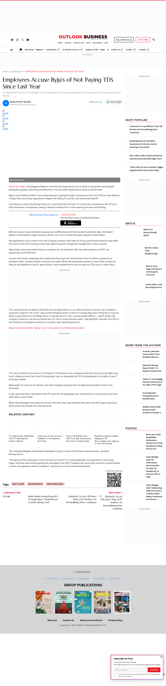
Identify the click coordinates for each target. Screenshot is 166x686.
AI (108, 50)
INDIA (60, 42)
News (102, 50)
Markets (40, 50)
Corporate (51, 50)
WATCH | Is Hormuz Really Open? (154, 231)
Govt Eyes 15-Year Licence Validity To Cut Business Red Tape (49, 429)
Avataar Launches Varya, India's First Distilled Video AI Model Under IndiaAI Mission (152, 353)
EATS (88, 42)
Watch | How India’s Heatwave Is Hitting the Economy (154, 272)
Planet (129, 50)
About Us (52, 649)
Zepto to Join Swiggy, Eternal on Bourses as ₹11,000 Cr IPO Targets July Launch (153, 410)
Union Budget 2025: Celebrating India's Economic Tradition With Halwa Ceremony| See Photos (154, 521)
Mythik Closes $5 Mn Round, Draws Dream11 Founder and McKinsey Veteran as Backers (153, 438)
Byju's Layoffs (18, 475)
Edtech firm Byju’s (17, 186)
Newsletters (92, 50)
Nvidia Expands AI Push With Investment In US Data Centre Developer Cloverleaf (143, 144)
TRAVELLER (78, 42)
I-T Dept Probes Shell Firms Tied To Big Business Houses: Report (21, 426)
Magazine (29, 50)
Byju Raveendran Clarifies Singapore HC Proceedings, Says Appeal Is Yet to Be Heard (107, 431)
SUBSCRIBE (143, 39)
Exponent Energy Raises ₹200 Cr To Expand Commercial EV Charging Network (152, 383)
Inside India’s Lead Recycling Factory (154, 286)
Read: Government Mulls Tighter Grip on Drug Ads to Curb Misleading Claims (47, 327)
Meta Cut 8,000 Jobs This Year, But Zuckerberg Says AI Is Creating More (78, 432)
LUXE (106, 42)
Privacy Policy (115, 649)
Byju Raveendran (35, 475)
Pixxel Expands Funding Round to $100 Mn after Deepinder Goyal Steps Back (151, 424)
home (5, 71)
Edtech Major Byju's (55, 475)
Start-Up (115, 50)
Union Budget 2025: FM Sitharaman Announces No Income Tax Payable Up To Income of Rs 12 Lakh (153, 495)
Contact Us (68, 649)
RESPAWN (97, 42)
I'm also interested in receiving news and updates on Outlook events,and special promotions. (139, 675)
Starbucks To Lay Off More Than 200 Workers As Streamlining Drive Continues (146, 129)
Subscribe (154, 670)
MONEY (68, 42)
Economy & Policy (71, 50)
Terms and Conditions (91, 649)
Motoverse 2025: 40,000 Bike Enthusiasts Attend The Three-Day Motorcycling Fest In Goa (154, 470)
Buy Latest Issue (124, 39)
